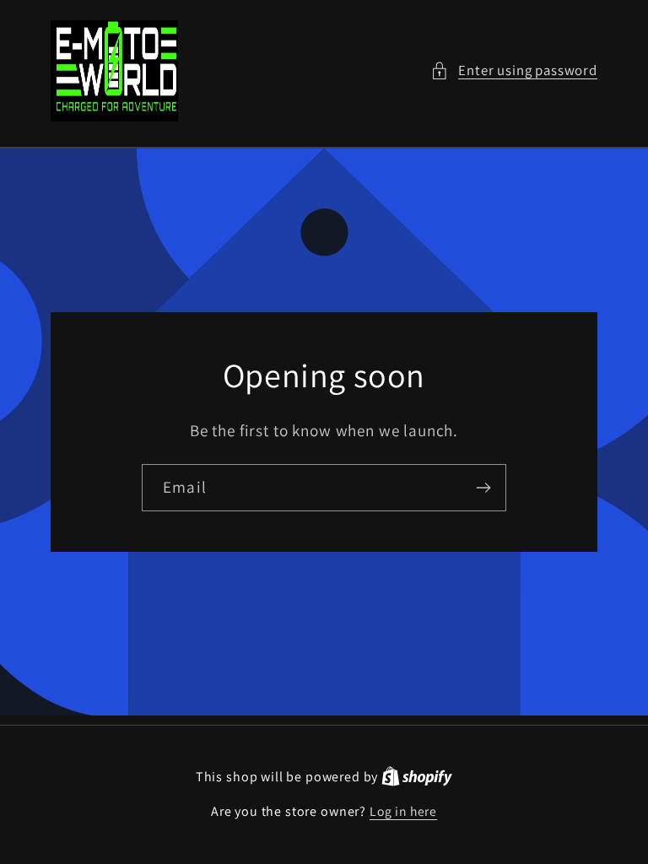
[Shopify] (416, 776)
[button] (513, 71)
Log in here (403, 810)
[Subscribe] (483, 487)
